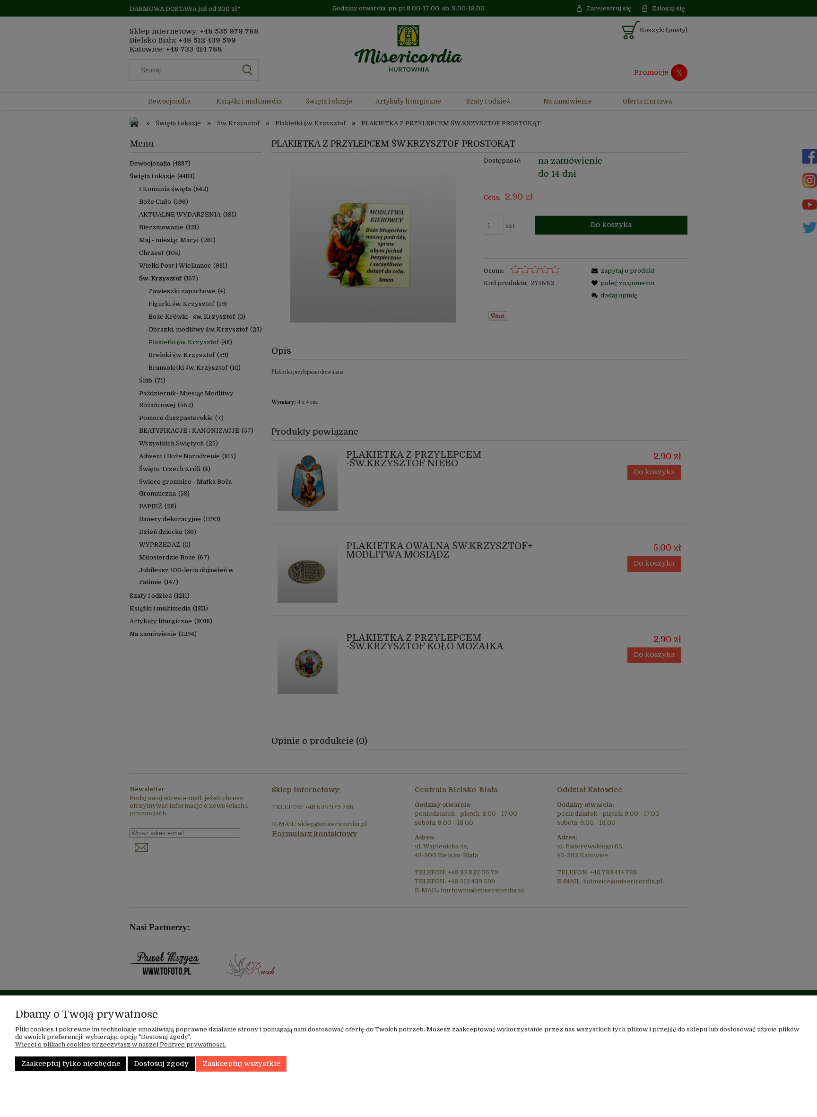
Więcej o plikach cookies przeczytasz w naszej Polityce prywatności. (120, 1044)
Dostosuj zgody (161, 1064)
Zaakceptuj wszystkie (241, 1064)
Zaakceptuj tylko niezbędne (71, 1064)
